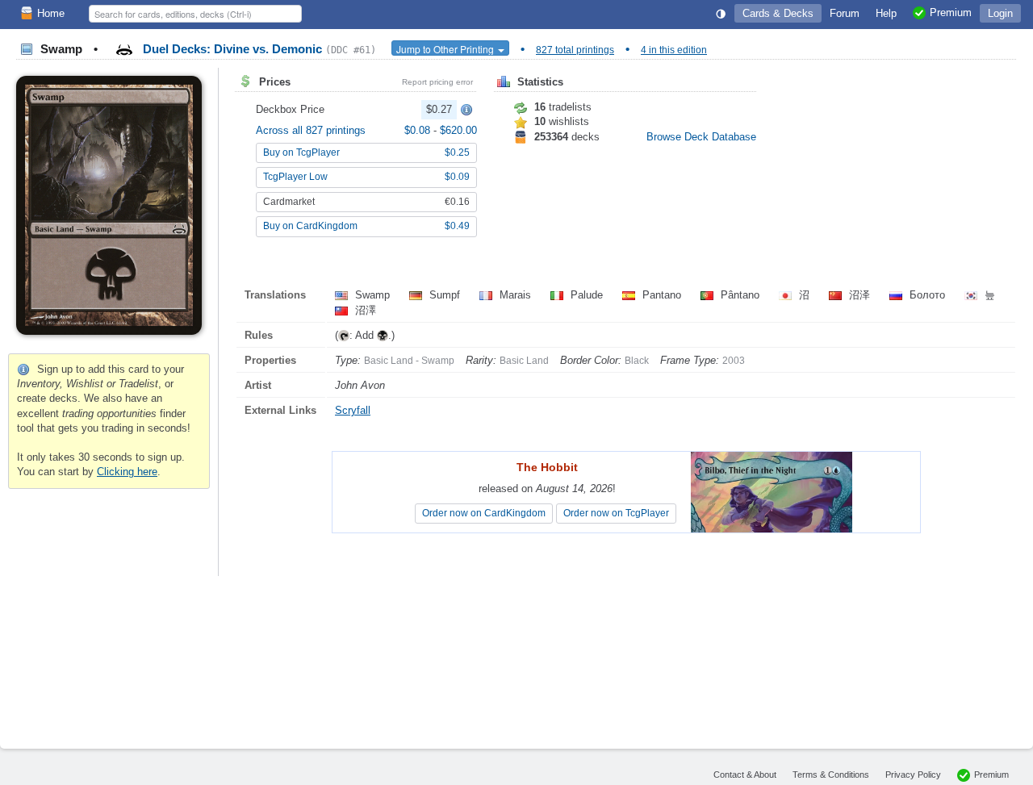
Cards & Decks (777, 13)
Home (51, 13)
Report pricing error (437, 81)
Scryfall (352, 410)
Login (1000, 13)
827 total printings (575, 50)
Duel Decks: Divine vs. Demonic (258, 49)
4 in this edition (674, 50)
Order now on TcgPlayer (616, 513)
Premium (991, 774)
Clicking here (127, 472)
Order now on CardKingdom (484, 513)
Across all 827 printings (311, 130)
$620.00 (458, 130)
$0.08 (418, 130)
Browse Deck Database (701, 137)
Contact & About (744, 774)
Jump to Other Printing (446, 49)
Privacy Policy (913, 774)
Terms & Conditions (831, 774)
